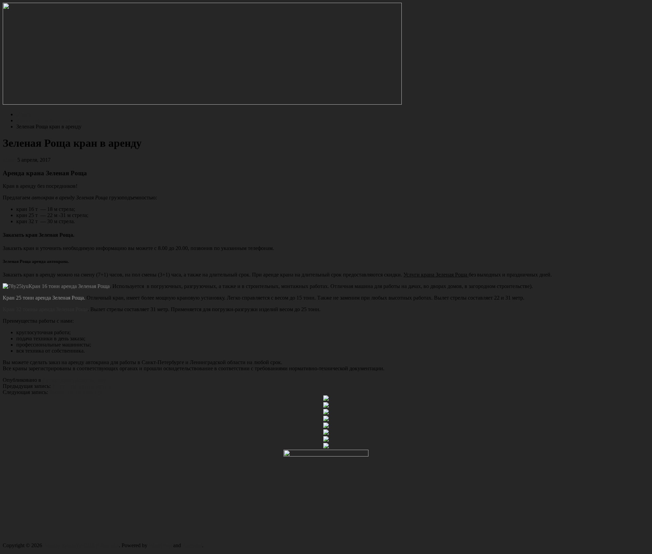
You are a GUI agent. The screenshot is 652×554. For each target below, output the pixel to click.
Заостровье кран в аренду (81, 386)
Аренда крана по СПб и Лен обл (81, 545)
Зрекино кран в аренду (75, 392)
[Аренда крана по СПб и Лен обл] (202, 103)
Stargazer (192, 545)
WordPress (160, 545)
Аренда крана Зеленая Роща (74, 380)
